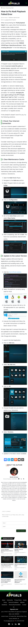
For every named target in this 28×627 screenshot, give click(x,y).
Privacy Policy (18, 600)
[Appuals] (14, 3)
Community (10, 600)
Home (3, 8)
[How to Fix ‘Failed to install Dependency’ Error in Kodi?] (7, 574)
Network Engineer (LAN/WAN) (10, 478)
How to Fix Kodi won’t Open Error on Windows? (20, 581)
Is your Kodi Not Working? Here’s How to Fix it (7, 551)
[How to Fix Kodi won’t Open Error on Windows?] (21, 574)
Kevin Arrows (4, 17)
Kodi (12, 8)
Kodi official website (15, 272)
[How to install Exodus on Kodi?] (21, 559)
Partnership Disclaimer (15, 604)
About (3, 600)
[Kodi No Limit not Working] (21, 544)
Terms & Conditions (13, 602)
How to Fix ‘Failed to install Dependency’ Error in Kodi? (6, 581)
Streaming (8, 8)
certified (6, 19)
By (1, 17)
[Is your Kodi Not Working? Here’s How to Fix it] (7, 544)
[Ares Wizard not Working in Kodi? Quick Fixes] (7, 559)
